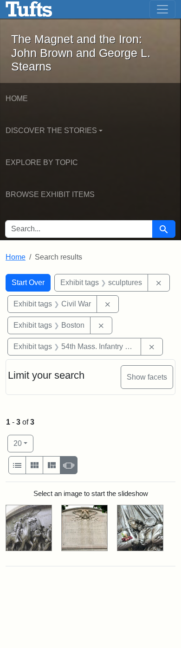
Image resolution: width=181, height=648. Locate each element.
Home (17, 98)
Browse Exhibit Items (50, 194)
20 (23, 443)
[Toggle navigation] (162, 9)
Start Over (28, 282)
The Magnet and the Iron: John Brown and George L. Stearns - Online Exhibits (29, 9)
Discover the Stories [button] (51, 130)
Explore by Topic (42, 162)
